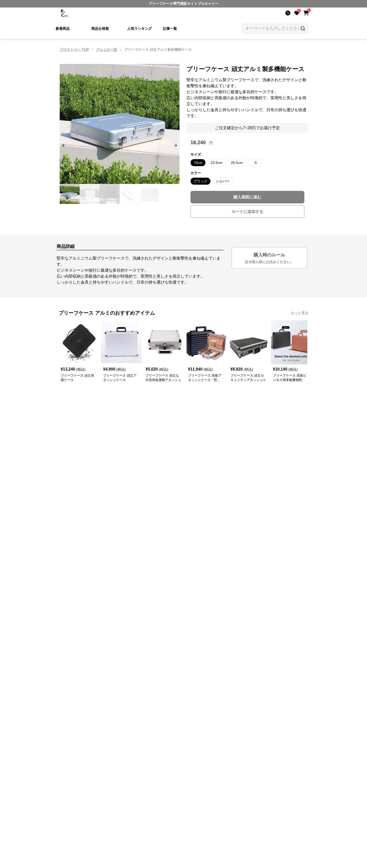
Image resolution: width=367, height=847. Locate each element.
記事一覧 (170, 28)
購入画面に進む (247, 197)
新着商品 (63, 28)
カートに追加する (247, 211)
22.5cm (216, 163)
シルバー (223, 181)
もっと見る (299, 313)
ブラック (200, 181)
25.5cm (237, 163)
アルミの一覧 (106, 49)
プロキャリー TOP (74, 49)
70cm (198, 163)
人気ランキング (139, 28)
